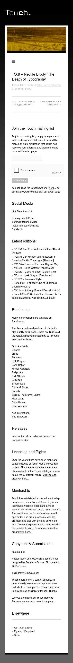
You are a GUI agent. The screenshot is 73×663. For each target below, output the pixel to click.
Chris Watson (19, 402)
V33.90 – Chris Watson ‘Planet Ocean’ (34, 267)
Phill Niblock (18, 376)
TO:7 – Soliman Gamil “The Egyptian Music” (23, 103)
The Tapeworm (20, 416)
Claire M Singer (20, 387)
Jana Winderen (20, 406)
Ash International (21, 412)
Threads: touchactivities (24, 221)
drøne (15, 353)
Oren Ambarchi (20, 346)
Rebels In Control (35, 562)
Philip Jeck (17, 372)
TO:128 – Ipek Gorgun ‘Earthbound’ (33, 275)
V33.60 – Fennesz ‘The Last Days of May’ (36, 264)
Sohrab (16, 391)
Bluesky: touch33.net (23, 218)
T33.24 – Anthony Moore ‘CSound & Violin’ (37, 290)
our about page (52, 191)
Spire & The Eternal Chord (26, 394)
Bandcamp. (18, 321)
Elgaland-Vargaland (24, 631)
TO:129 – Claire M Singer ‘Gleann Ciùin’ (35, 271)
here (51, 187)
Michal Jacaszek (21, 368)
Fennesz (16, 357)
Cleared (16, 350)
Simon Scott (18, 383)
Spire (17, 635)
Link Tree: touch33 (22, 211)
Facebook (17, 229)
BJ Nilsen (17, 379)
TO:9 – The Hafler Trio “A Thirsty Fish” (50, 103)
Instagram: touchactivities (25, 225)
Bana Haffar (18, 365)
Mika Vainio (18, 398)
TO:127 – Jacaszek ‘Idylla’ (28, 279)
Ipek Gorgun (18, 361)
